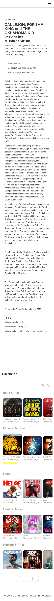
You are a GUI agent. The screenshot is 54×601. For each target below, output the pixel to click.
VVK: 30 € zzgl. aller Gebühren (22, 72)
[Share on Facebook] (17, 578)
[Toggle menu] (49, 3)
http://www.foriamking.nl (15, 327)
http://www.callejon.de (14, 322)
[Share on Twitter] (23, 578)
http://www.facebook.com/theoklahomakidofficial (26, 331)
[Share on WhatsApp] (29, 578)
